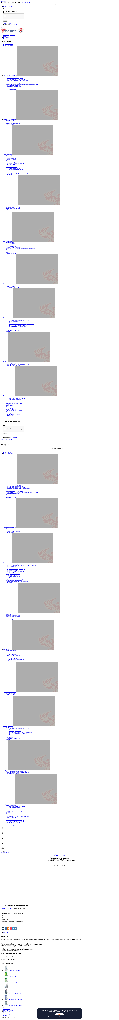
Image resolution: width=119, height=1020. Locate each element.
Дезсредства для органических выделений (16, 81)
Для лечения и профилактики (13, 123)
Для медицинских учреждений (10, 204)
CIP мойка (11, 401)
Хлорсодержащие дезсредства (13, 87)
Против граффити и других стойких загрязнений (17, 408)
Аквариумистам (10, 120)
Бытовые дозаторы (10, 285)
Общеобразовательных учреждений (17, 326)
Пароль (5, 12)
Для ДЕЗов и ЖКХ (10, 164)
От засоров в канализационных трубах (15, 411)
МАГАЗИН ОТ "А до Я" (59, 855)
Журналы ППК (9, 319)
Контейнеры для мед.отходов (13, 208)
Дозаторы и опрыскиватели (9, 283)
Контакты (5, 38)
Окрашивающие (12, 246)
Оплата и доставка (8, 1010)
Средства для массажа (11, 253)
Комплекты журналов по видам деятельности (19, 320)
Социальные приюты (11, 159)
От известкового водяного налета (17, 398)
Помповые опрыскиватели (12, 287)
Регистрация (14, 24)
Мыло (7, 252)
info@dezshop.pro (26, 2)
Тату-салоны (9, 174)
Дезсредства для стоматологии (13, 85)
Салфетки (5, 361)
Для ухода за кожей (7, 241)
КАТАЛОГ (8, 908)
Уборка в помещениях (11, 409)
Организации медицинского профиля (18, 325)
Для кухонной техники (11, 400)
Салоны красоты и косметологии (14, 172)
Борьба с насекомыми (8, 45)
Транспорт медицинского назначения (15, 210)
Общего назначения (13, 321)
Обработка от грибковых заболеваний (15, 251)
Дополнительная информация (10, 933)
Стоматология (9, 206)
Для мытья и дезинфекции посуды (14, 410)
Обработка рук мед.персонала (13, 249)
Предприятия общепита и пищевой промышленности (21, 324)
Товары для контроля (8, 317)
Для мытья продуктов (11, 416)
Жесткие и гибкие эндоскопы (13, 207)
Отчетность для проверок (15, 322)
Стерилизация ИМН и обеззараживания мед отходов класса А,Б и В (22, 84)
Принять (59, 1014)
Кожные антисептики (11, 242)
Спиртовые (11, 244)
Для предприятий (7, 154)
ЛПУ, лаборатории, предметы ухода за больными (17, 209)
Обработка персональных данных (65, 1016)
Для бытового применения (9, 119)
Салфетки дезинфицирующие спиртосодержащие (17, 364)
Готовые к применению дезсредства (14, 76)
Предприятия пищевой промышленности (16, 163)
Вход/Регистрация (7, 6)
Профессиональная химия (9, 395)
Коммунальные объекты (11, 167)
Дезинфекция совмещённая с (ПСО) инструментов (18, 80)
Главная (5, 1007)
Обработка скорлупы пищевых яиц (14, 170)
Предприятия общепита (11, 162)
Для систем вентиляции (14, 168)
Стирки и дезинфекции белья (13, 414)
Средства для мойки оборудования (14, 406)
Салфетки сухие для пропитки (13, 365)
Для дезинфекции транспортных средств (15, 160)
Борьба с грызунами (8, 44)
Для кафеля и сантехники (15, 399)
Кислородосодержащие (11, 89)
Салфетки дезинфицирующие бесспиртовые (16, 363)
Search (2, 845)
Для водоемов (9, 415)
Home (3, 908)
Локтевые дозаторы (10, 286)
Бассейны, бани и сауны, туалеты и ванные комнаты (18, 155)
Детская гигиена (10, 121)
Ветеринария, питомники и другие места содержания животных (21, 157)
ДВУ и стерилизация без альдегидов (14, 78)
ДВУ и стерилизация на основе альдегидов (16, 79)
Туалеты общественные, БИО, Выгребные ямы (17, 173)
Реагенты (8, 331)
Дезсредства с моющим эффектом (14, 86)
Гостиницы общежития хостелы (16, 327)
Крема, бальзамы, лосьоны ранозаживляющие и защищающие (20, 248)
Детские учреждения (11, 158)
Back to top (3, 1)
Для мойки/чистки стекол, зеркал (14, 403)
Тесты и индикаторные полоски (13, 330)
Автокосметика (9, 405)
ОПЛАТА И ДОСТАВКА (9, 35)
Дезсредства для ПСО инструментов (14, 83)
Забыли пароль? (7, 23)
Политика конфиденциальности (10, 1012)
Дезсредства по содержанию (10, 75)
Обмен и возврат (7, 36)
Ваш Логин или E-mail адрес (10, 11)
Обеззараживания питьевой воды (17, 169)
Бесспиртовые (12, 243)
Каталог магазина (5, 449)
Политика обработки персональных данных (13, 1014)
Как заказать (6, 37)
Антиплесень (9, 404)
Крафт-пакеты (9, 329)
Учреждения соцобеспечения (13, 165)
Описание (5, 932)
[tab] (60, 932)
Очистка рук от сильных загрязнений (15, 413)
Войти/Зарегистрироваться (9, 419)
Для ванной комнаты (11, 397)
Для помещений (10, 124)
